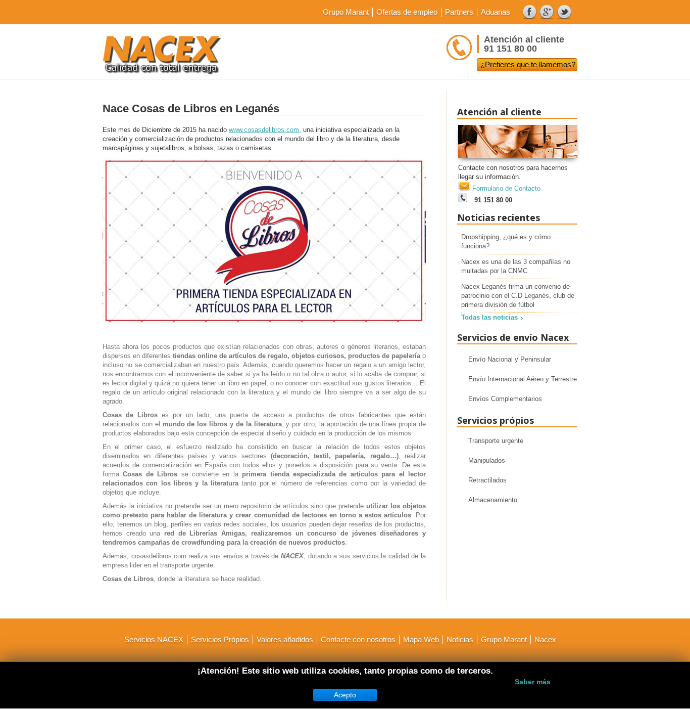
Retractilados (487, 480)
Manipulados (486, 460)
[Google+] (547, 12)
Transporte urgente (495, 441)
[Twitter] (564, 12)
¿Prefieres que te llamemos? (527, 64)
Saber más (533, 682)
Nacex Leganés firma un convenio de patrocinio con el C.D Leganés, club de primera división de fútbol (517, 295)
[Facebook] (530, 12)
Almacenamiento (492, 500)
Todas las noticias (489, 317)
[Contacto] (517, 161)
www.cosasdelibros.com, (265, 130)
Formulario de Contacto (506, 188)
